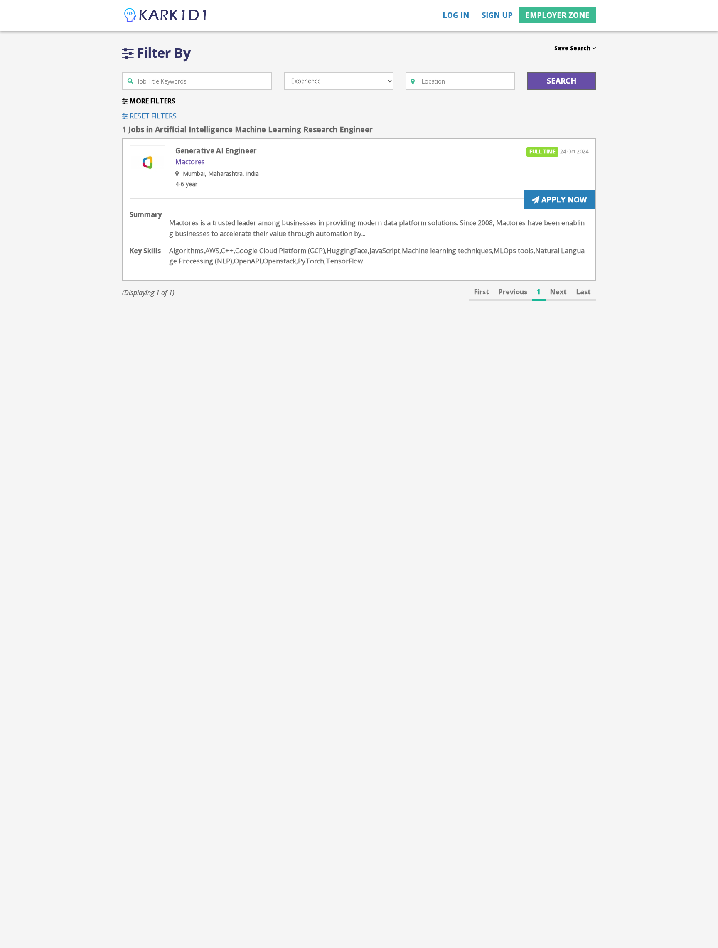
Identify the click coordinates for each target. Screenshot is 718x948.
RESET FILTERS (152, 116)
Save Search (573, 48)
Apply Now (563, 199)
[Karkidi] (166, 15)
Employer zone (557, 15)
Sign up (497, 15)
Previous (513, 291)
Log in (456, 15)
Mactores (190, 161)
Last (583, 291)
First (481, 291)
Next (558, 291)
